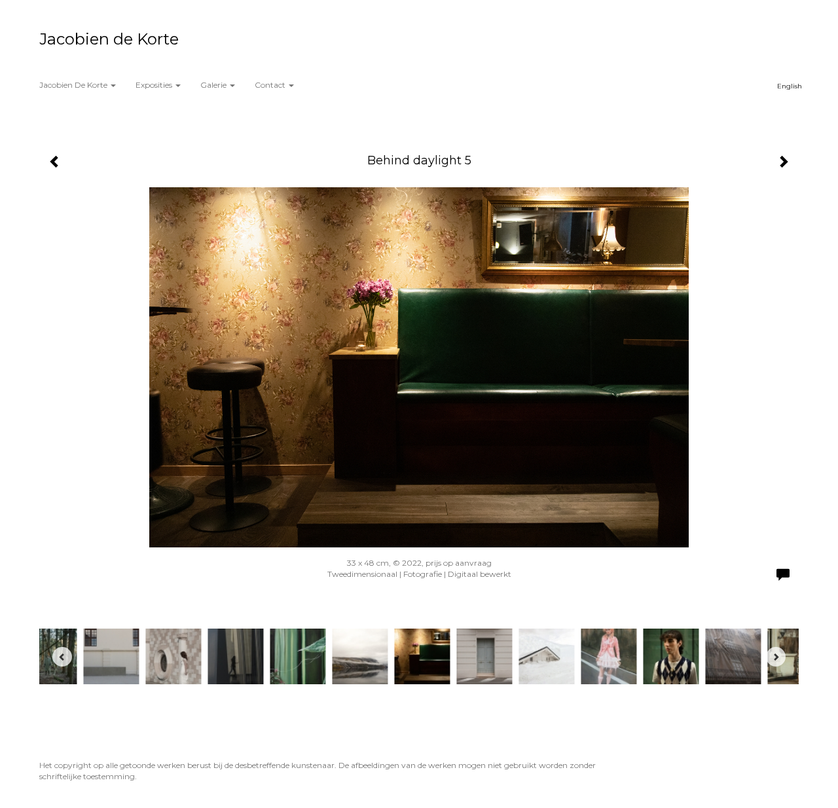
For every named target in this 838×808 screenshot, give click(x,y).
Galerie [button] (214, 85)
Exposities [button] (155, 85)
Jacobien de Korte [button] (74, 85)
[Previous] (62, 657)
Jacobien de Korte (109, 38)
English (789, 86)
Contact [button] (271, 85)
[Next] (776, 657)
